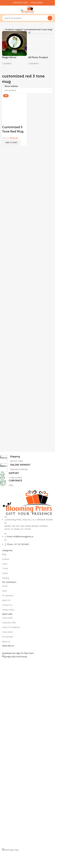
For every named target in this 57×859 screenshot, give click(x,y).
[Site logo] (27, 9)
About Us (6, 600)
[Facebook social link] (4, 649)
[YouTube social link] (19, 649)
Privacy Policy (8, 609)
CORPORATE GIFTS (20, 2)
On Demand (7, 595)
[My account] (51, 9)
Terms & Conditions (11, 627)
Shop (4, 590)
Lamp (4, 563)
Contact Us (7, 605)
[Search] (50, 18)
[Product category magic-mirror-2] (14, 48)
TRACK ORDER (36, 2)
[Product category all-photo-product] (41, 48)
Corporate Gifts (9, 622)
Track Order (7, 618)
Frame (5, 573)
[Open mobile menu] (3, 9)
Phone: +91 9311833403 (18, 544)
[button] (11, 142)
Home (5, 586)
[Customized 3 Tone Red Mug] (14, 105)
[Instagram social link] (14, 649)
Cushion (5, 559)
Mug (4, 554)
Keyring (5, 578)
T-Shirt (5, 568)
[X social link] (9, 649)
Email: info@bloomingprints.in (20, 536)
